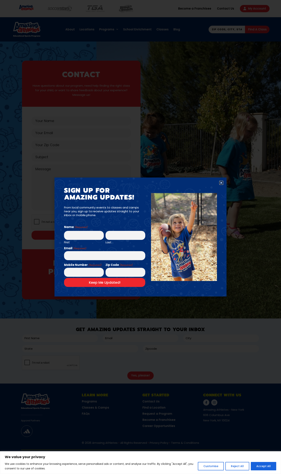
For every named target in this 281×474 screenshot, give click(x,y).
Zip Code (119, 264)
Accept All (263, 466)
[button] (221, 182)
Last (108, 242)
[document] (140, 237)
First (67, 242)
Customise (210, 466)
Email (75, 248)
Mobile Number (83, 264)
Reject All (237, 466)
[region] (140, 462)
